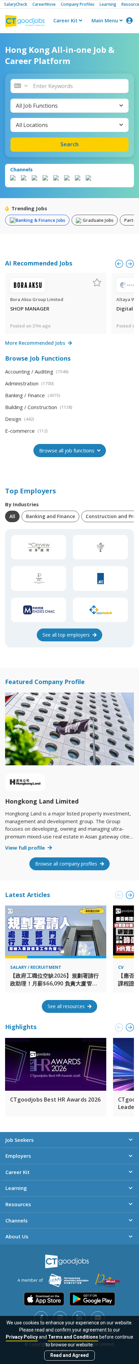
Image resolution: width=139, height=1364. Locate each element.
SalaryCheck (15, 4)
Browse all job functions (67, 450)
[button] (79, 86)
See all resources (67, 1006)
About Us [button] (16, 1236)
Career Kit (66, 20)
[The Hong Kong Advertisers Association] (68, 1280)
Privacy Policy (22, 1337)
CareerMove (44, 4)
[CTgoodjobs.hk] (67, 1261)
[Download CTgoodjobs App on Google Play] (92, 1299)
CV (120, 967)
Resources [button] (18, 1204)
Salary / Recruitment (35, 967)
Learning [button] (16, 1188)
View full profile (25, 847)
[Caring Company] (107, 1280)
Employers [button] (18, 1155)
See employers (67, 635)
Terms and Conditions (73, 1337)
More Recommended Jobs (35, 343)
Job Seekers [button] (19, 1139)
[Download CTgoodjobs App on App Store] (44, 1299)
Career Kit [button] (17, 1172)
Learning (108, 4)
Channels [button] (16, 1220)
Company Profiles (77, 4)
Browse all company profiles (67, 863)
